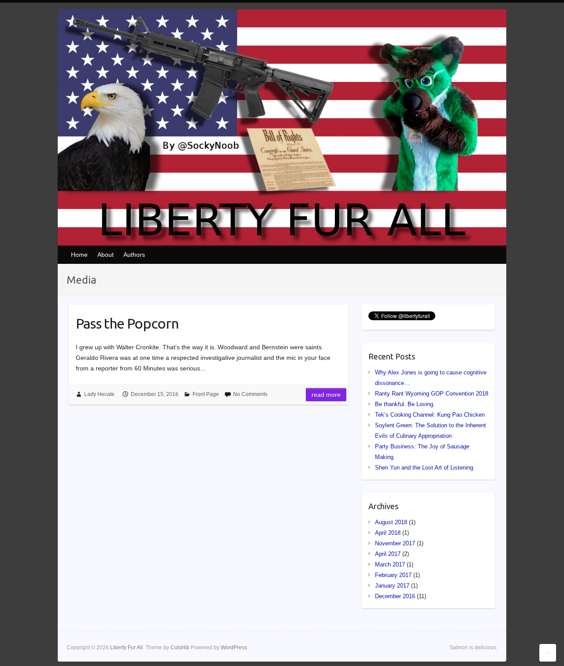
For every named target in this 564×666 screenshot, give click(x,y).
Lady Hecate (99, 394)
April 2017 (388, 554)
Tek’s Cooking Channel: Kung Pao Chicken (430, 414)
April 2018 (388, 532)
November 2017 (395, 543)
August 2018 (391, 522)
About (105, 254)
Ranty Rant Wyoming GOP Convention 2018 (431, 393)
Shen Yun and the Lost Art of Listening (424, 467)
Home (79, 254)
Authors (134, 254)
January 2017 (392, 585)
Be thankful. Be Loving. (405, 404)
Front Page (206, 394)
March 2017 (390, 564)
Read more (326, 394)
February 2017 (393, 575)
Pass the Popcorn (127, 323)
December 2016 (395, 596)
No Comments (250, 394)
